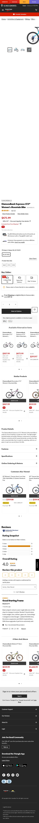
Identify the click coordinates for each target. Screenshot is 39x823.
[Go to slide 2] (16, 50)
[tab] (7, 279)
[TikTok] (8, 775)
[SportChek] (15, 2)
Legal (3, 729)
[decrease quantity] (3, 304)
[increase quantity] (15, 304)
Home (4, 19)
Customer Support (7, 709)
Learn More (5, 760)
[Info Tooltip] (30, 221)
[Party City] (34, 2)
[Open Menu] (3, 10)
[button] (19, 369)
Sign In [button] (19, 696)
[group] (6, 407)
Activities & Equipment (15, 19)
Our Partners (6, 716)
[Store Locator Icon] (2, 5)
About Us (4, 722)
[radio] (6, 254)
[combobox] (20, 587)
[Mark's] (24, 2)
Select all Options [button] (16, 311)
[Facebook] (3, 775)
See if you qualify (20, 242)
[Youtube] (17, 775)
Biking (27, 19)
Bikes (33, 19)
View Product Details (8, 214)
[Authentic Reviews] (10, 530)
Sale (3, 226)
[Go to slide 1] (10, 50)
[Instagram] (12, 775)
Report (23, 628)
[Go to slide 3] (22, 50)
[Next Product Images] (35, 39)
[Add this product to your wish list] (34, 309)
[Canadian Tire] (5, 2)
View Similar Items (23, 214)
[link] (9, 210)
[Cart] (36, 10)
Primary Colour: (7, 250)
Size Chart (33, 258)
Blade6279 (6, 604)
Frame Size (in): (7, 261)
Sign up (6, 747)
